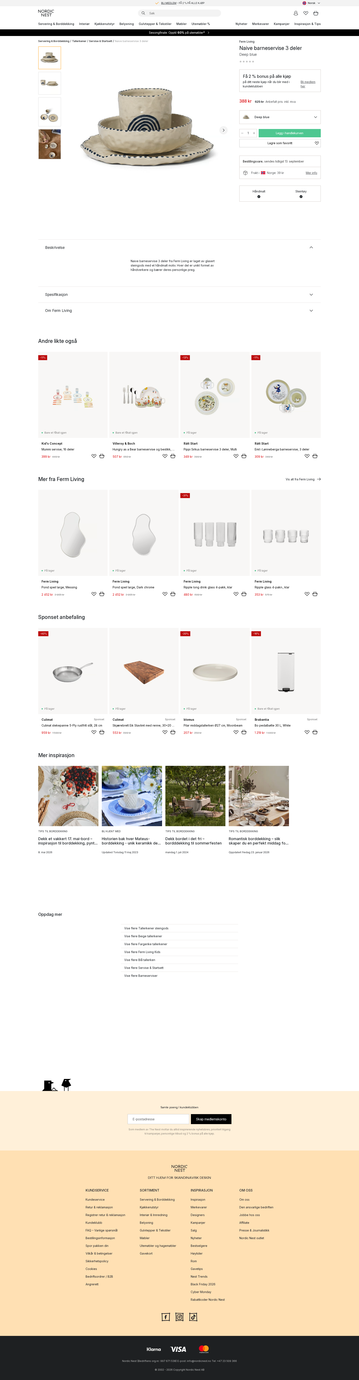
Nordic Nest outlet (251, 1238)
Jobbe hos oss (249, 1215)
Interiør (84, 24)
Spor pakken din (97, 1245)
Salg (194, 1230)
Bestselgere (199, 1245)
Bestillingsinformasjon (100, 1238)
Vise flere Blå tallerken (139, 960)
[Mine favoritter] (306, 13)
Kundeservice (95, 1199)
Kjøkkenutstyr (104, 24)
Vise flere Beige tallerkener (143, 936)
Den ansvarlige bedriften (256, 1207)
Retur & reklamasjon (99, 1207)
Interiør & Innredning (153, 1215)
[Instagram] (179, 1316)
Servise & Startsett (100, 41)
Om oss (244, 1199)
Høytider (197, 1253)
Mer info (311, 173)
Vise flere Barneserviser (140, 975)
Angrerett (92, 1284)
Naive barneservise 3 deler (131, 41)
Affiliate (244, 1222)
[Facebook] (166, 1316)
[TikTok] (193, 1316)
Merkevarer (260, 24)
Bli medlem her (308, 84)
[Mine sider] (296, 13)
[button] (246, 61)
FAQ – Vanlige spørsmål (102, 1230)
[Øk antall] (254, 133)
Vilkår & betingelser (99, 1253)
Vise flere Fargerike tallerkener (145, 944)
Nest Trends (199, 1276)
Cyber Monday (201, 1292)
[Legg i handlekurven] (101, 455)
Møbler (181, 24)
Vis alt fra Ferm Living (300, 479)
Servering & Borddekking (56, 24)
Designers (198, 1215)
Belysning (126, 24)
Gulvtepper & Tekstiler (155, 24)
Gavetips (197, 1269)
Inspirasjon (198, 1199)
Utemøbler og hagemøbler (158, 1245)
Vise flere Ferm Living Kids (142, 952)
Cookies (91, 1269)
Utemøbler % (201, 24)
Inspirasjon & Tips (307, 24)
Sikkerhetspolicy (97, 1261)
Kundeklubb (94, 1222)
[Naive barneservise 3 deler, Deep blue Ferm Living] (149, 129)
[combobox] (311, 3)
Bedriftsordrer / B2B (99, 1276)
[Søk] (143, 13)
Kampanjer (281, 24)
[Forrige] (75, 130)
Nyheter (241, 24)
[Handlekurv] (316, 13)
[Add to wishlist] (94, 456)
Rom (194, 1261)
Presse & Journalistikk (254, 1230)
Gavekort (146, 1253)
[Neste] (223, 130)
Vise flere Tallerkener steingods (146, 928)
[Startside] (46, 13)
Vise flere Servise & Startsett (144, 968)
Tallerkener (79, 41)
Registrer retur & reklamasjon (105, 1215)
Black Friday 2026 (203, 1284)
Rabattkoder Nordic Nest (208, 1299)
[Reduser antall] (242, 133)
